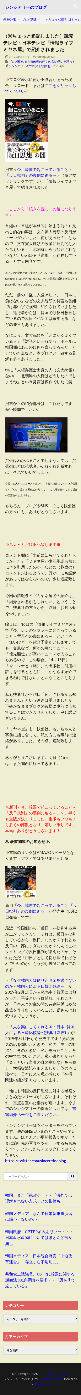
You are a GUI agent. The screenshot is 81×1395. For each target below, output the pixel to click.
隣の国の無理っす (63, 61)
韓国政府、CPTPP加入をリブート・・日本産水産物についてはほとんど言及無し (39, 1237)
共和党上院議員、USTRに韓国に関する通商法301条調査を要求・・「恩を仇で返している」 (40, 1280)
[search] (73, 1176)
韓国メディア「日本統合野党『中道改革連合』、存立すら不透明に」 (38, 1258)
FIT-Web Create (51, 1379)
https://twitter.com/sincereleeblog (35, 1160)
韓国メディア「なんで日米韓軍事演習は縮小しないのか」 (38, 1216)
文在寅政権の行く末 (38, 61)
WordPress (42, 1384)
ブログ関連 (29, 19)
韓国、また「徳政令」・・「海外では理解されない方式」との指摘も (38, 1198)
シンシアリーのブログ (26, 7)
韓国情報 (45, 66)
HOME (11, 19)
